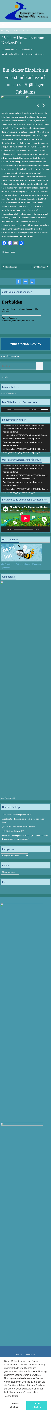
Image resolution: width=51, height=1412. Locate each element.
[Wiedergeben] (4, 407)
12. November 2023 (26, 49)
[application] (25, 407)
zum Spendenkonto (25, 342)
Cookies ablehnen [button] (14, 1405)
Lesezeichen (10, 250)
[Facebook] (18, 280)
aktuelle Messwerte (8, 391)
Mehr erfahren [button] (12, 1396)
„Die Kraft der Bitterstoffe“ (13, 829)
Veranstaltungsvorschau (10, 354)
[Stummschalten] (38, 407)
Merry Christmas (38, 265)
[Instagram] (32, 280)
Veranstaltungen (37, 53)
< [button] (38, 104)
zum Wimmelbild (8, 796)
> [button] (43, 104)
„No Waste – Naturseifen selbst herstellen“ (19, 825)
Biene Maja (9, 49)
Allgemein (9, 31)
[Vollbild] (46, 527)
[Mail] (25, 280)
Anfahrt (5, 375)
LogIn (19, 1352)
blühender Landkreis (22, 53)
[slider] (45, 407)
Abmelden (30, 1352)
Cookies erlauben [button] (36, 1405)
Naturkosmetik (11, 265)
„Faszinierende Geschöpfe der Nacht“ (17, 812)
